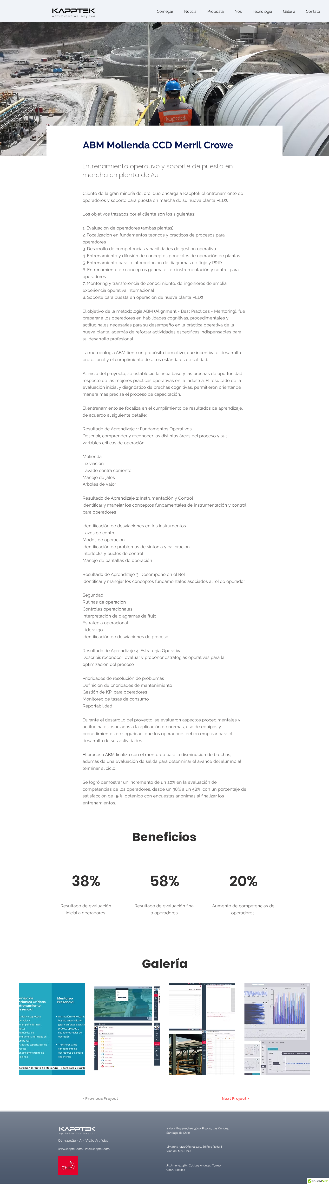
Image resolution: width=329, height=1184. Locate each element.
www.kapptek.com (70, 1149)
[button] (311, 11)
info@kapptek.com (97, 1149)
